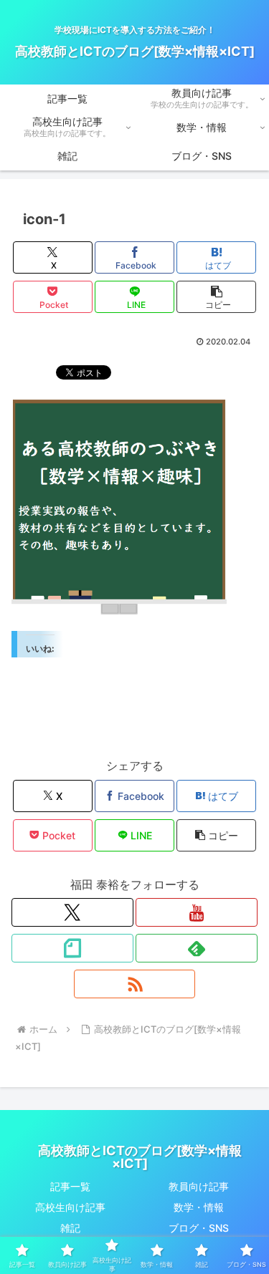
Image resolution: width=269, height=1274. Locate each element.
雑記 (70, 1228)
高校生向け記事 (70, 1207)
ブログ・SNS (199, 1228)
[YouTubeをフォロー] (197, 912)
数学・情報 (199, 1207)
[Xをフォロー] (72, 912)
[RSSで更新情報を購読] (135, 984)
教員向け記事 (199, 1186)
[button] (216, 297)
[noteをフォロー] (72, 948)
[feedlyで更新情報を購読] (197, 948)
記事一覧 (70, 1186)
